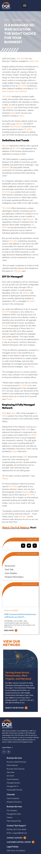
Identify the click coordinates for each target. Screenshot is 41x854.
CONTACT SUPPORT (14, 838)
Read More (9, 630)
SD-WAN (21, 58)
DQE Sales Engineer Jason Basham (20, 90)
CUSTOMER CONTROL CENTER (19, 842)
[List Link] (20, 565)
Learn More (6, 747)
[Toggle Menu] (24, 5)
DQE (13, 113)
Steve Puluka (15, 126)
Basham (9, 107)
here (13, 124)
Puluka (5, 325)
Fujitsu (21, 115)
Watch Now (34, 61)
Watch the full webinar (16, 527)
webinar (25, 293)
